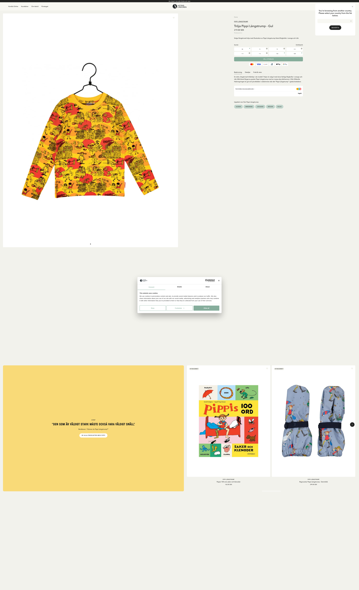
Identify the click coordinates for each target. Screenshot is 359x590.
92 (259, 49)
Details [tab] (179, 287)
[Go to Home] (179, 6)
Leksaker (260, 106)
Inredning (249, 106)
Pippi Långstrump (241, 21)
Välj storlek (268, 59)
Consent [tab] (151, 287)
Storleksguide (299, 44)
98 (277, 49)
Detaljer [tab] (247, 72)
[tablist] (268, 72)
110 (242, 53)
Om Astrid (34, 6)
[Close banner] (219, 280)
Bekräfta (335, 28)
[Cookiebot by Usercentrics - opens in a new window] (206, 280)
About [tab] (207, 287)
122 (277, 53)
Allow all (206, 308)
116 (260, 53)
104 (295, 49)
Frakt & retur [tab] (257, 72)
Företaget (44, 6)
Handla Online (13, 6)
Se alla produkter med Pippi (93, 435)
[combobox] (335, 21)
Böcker (270, 106)
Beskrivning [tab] (238, 72)
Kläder (238, 106)
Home (236, 17)
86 (242, 49)
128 (295, 53)
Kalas (280, 106)
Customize (178, 308)
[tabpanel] (268, 78)
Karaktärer (24, 6)
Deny (152, 308)
